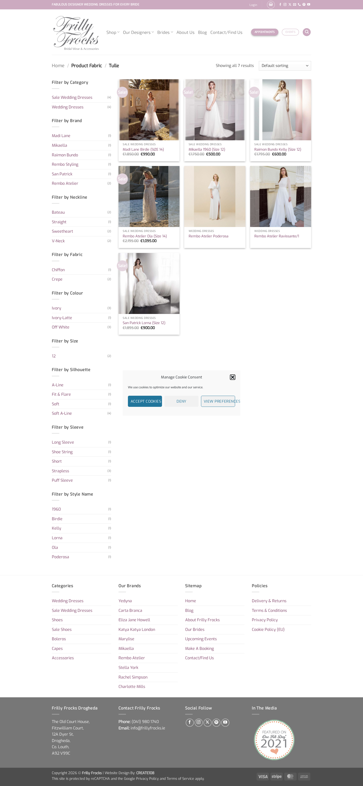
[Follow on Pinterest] (303, 4)
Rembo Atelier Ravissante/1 (276, 236)
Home (58, 66)
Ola (55, 547)
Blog (202, 32)
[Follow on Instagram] (284, 4)
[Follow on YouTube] (308, 4)
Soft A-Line (62, 413)
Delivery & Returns (269, 600)
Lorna (57, 537)
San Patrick (62, 174)
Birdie (57, 518)
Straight (59, 222)
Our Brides (194, 629)
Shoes (57, 619)
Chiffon (58, 269)
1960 (56, 509)
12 (54, 356)
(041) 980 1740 (145, 721)
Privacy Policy (265, 619)
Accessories (63, 658)
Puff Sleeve (62, 480)
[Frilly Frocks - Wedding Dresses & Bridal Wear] (75, 32)
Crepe (57, 279)
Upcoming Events (201, 638)
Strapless (60, 471)
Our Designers (137, 32)
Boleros (59, 638)
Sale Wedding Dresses (72, 97)
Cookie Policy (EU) (268, 629)
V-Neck (58, 241)
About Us (186, 32)
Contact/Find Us (226, 32)
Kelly (56, 528)
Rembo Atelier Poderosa (208, 236)
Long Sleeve (63, 442)
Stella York (128, 667)
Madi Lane (61, 135)
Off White (60, 327)
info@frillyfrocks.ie (148, 728)
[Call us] (299, 4)
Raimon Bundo (65, 155)
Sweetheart (62, 231)
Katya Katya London (137, 629)
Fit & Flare (61, 394)
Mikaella (59, 145)
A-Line (57, 385)
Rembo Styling (65, 164)
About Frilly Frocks (202, 619)
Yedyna (125, 600)
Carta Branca (130, 610)
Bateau (58, 212)
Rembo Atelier (65, 183)
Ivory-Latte (62, 317)
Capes (57, 648)
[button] (232, 377)
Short (57, 461)
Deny (181, 401)
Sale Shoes (62, 629)
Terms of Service (180, 778)
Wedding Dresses (67, 107)
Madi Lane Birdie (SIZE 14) (143, 149)
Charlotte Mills (132, 686)
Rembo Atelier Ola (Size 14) (145, 236)
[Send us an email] (294, 4)
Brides (163, 32)
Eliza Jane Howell (134, 619)
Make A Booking (199, 648)
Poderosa (60, 556)
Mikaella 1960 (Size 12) (207, 149)
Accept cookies (146, 401)
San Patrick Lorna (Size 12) (144, 323)
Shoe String (62, 452)
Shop (111, 32)
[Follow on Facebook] (280, 4)
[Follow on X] (289, 4)
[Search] (307, 32)
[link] (145, 721)
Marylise (126, 638)
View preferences (219, 401)
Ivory (56, 308)
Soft (55, 404)
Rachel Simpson (133, 677)
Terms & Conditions (269, 610)
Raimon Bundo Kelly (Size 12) (277, 149)
